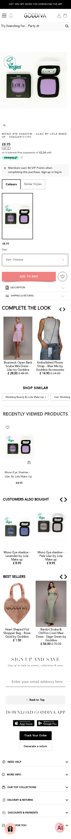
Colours (11, 184)
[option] (35, 4)
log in (58, 172)
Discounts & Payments (23, 812)
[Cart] (65, 15)
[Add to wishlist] (62, 276)
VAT (4, 148)
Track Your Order (35, 735)
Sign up (46, 172)
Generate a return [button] (35, 746)
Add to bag (29, 276)
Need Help (14, 762)
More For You (16, 825)
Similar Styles (33, 184)
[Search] (67, 26)
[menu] (4, 15)
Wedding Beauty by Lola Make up (24, 397)
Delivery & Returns (20, 800)
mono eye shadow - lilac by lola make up (19, 474)
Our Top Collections (21, 787)
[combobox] (31, 26)
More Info (14, 774)
